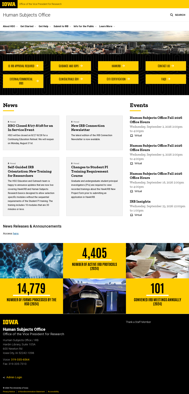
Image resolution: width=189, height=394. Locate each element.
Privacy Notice (9, 391)
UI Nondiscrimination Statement (31, 391)
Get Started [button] (26, 26)
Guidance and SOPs (69, 66)
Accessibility (53, 391)
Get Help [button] (43, 26)
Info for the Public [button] (84, 26)
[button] (177, 15)
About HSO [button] (9, 26)
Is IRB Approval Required (21, 66)
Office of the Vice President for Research (40, 4)
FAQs (163, 79)
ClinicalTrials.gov (69, 79)
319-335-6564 (20, 359)
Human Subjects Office (26, 15)
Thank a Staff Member (138, 322)
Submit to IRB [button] (61, 26)
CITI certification (116, 79)
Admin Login (14, 377)
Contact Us (164, 66)
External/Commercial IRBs (21, 81)
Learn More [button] (105, 26)
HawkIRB (116, 66)
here (15, 233)
